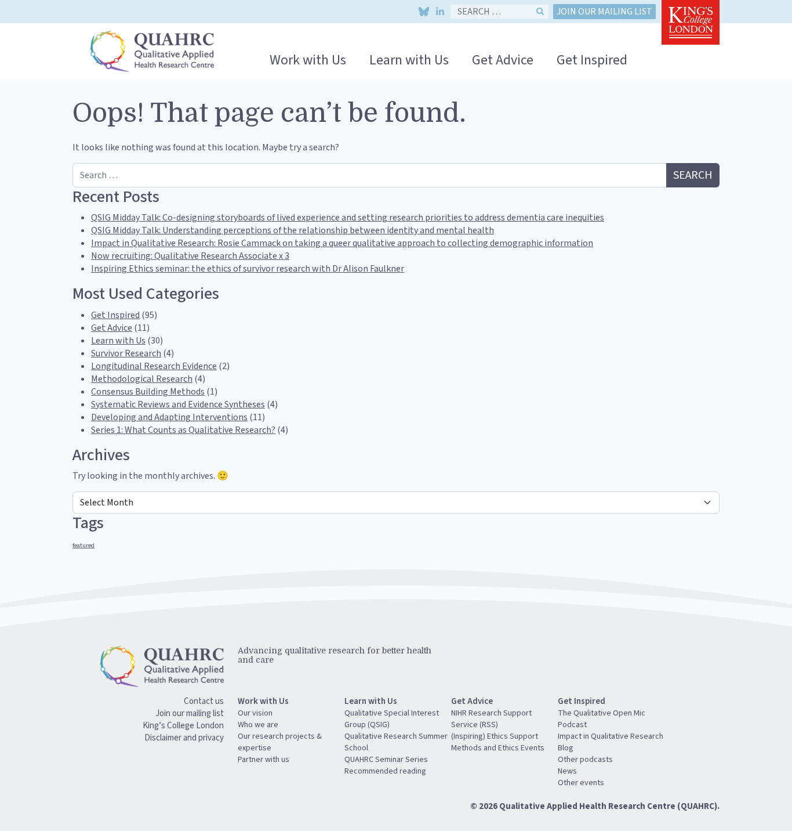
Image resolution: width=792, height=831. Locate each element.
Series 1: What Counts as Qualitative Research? (183, 430)
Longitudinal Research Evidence (154, 366)
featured (83, 545)
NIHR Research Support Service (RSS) (491, 719)
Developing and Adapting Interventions (169, 417)
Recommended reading (385, 771)
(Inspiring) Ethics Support (494, 736)
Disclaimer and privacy (184, 738)
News (567, 771)
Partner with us (263, 759)
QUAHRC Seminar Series (386, 759)
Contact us (204, 701)
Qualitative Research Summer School (396, 742)
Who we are (258, 725)
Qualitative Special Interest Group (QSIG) (391, 719)
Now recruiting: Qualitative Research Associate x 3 (190, 256)
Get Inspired (592, 60)
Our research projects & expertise (280, 742)
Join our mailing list (604, 11)
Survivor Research (126, 353)
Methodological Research (141, 379)
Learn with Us (409, 60)
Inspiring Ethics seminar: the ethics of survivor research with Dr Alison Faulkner (247, 268)
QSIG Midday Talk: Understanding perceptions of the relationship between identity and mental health (292, 230)
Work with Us (308, 60)
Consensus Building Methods (148, 391)
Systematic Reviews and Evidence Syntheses (178, 404)
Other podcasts (585, 759)
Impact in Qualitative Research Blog (610, 742)
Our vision (255, 713)
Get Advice (502, 60)
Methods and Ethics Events (497, 748)
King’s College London (183, 726)
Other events (581, 783)
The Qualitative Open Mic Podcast (601, 719)
